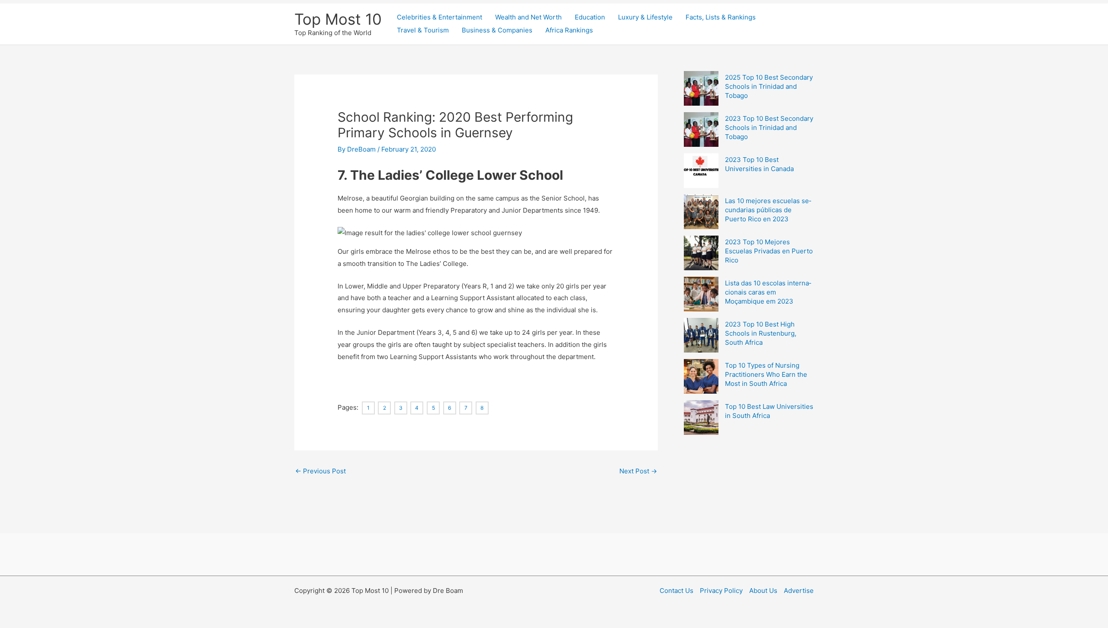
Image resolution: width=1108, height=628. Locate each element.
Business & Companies (497, 30)
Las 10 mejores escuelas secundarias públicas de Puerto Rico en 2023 (768, 210)
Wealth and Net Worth (528, 17)
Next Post (638, 471)
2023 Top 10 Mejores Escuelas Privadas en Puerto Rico (769, 251)
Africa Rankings (569, 30)
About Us (763, 590)
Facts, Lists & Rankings (721, 17)
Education (590, 17)
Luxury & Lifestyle (645, 17)
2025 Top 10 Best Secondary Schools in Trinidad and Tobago (769, 86)
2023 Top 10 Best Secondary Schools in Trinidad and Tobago (769, 127)
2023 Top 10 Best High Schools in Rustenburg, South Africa (760, 333)
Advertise (799, 590)
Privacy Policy (721, 590)
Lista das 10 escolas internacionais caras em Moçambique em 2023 (768, 292)
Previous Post (320, 471)
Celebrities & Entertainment (439, 17)
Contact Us (676, 590)
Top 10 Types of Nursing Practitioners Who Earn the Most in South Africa (766, 374)
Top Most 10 (338, 19)
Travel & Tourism (423, 30)
